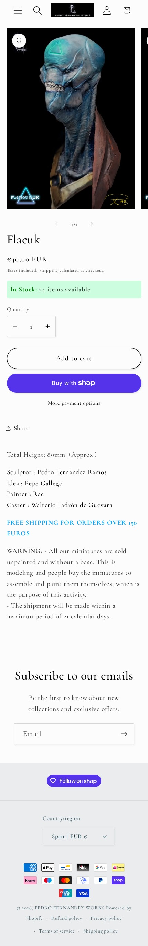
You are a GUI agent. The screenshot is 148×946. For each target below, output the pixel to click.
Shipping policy (100, 931)
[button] (18, 10)
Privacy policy (106, 918)
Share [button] (21, 428)
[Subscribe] (124, 733)
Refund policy (66, 918)
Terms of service (57, 931)
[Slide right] (91, 224)
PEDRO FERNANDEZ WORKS (70, 908)
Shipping (48, 270)
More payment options (74, 403)
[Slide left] (56, 224)
